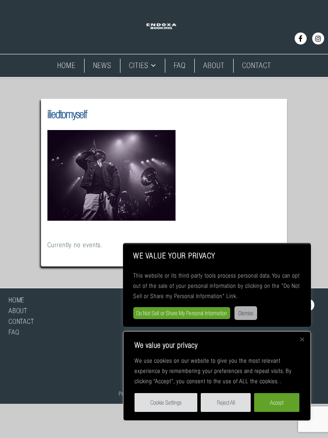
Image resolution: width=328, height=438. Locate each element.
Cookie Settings (166, 402)
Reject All (226, 402)
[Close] (302, 342)
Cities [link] (139, 65)
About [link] (214, 65)
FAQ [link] (180, 65)
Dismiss (245, 313)
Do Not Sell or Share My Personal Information (181, 313)
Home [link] (66, 65)
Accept (277, 402)
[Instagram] (318, 38)
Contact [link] (256, 65)
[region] (217, 376)
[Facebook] (301, 38)
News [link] (102, 65)
